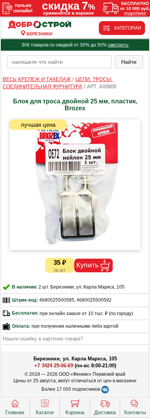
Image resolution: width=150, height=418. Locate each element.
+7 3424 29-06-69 (53, 365)
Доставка (105, 412)
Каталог (45, 412)
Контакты (135, 412)
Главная (14, 412)
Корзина (74, 412)
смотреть (118, 45)
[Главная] (39, 25)
